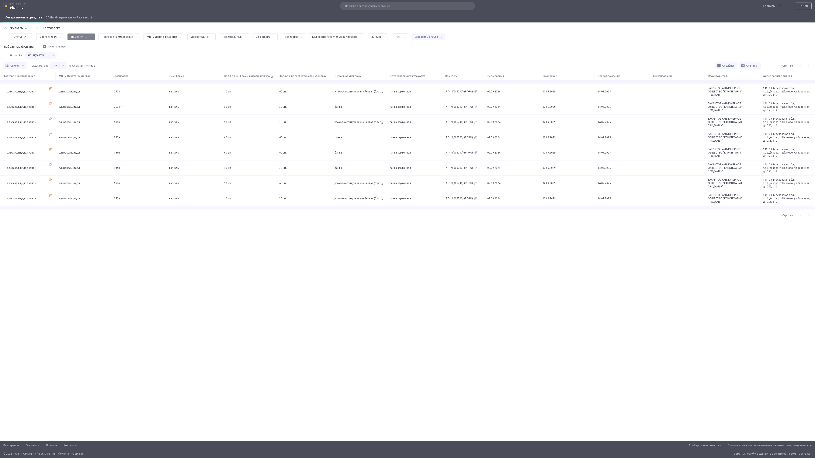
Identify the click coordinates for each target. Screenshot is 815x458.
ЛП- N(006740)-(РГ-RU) (39, 55)
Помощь (51, 445)
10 (55, 65)
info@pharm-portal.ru (70, 453)
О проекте (32, 445)
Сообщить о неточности (705, 445)
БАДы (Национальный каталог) (69, 17)
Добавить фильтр (426, 36)
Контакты (70, 445)
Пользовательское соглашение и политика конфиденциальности (770, 445)
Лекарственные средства (23, 17)
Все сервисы (11, 445)
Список (15, 65)
